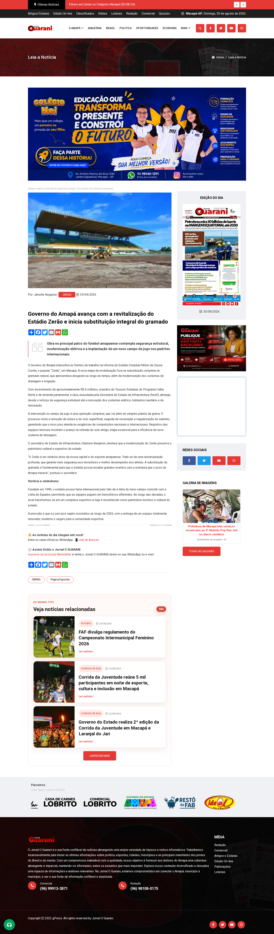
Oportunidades (147, 28)
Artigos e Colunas (225, 856)
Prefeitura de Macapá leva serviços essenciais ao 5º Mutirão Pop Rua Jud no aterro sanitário (211, 530)
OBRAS (67, 294)
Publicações (222, 866)
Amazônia (95, 28)
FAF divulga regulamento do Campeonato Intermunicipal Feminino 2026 (116, 637)
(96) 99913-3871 (54, 888)
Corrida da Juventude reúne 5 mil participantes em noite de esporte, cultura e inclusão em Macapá (114, 683)
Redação (132, 13)
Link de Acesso (88, 540)
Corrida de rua (91, 668)
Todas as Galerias (201, 551)
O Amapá (74, 28)
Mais (184, 28)
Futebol (86, 623)
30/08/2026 (211, 311)
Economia (170, 28)
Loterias (116, 13)
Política (125, 28)
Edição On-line (62, 13)
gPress (57, 918)
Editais (102, 13)
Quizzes (164, 13)
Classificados (85, 13)
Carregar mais (99, 755)
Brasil (110, 28)
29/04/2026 (88, 294)
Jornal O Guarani (102, 918)
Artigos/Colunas (38, 13)
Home (220, 57)
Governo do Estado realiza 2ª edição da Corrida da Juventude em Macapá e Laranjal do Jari (119, 727)
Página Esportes (60, 579)
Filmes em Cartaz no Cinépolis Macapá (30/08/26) (102, 4)
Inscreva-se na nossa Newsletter (49, 554)
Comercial (148, 13)
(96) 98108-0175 (144, 888)
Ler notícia (85, 651)
